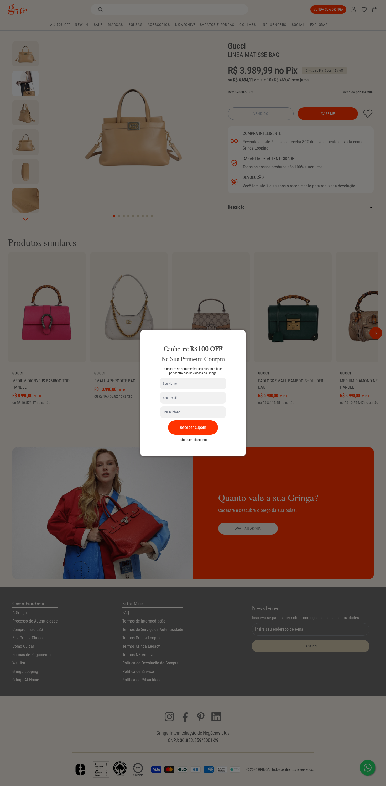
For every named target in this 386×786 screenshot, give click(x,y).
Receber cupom (193, 427)
